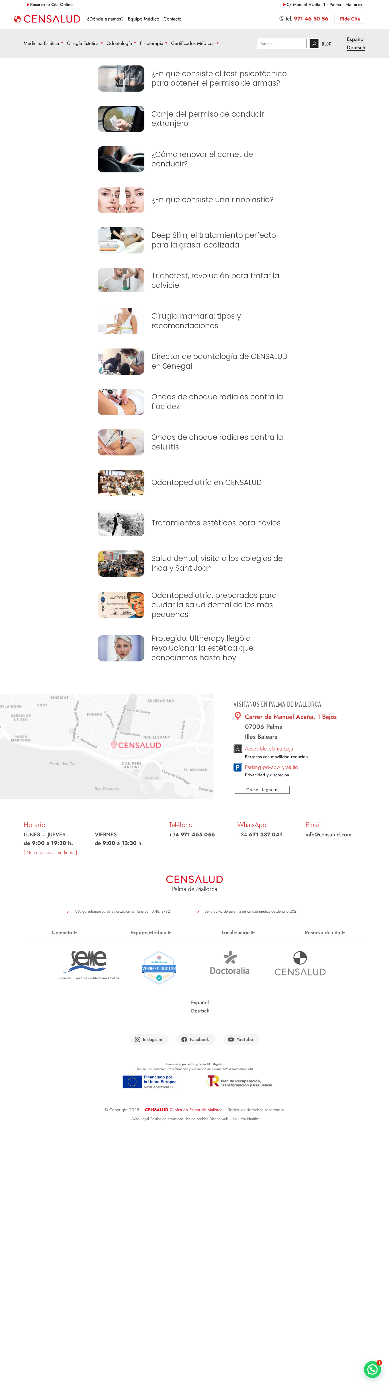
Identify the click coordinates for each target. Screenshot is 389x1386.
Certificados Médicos (192, 43)
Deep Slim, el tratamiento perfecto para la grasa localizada (213, 240)
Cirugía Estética (83, 43)
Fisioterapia (151, 43)
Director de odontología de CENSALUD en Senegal (219, 361)
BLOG (326, 43)
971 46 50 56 (311, 18)
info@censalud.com (328, 834)
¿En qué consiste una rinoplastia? (212, 200)
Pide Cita (350, 18)
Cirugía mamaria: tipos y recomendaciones (196, 321)
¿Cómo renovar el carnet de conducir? (202, 159)
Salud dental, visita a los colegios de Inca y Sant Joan (217, 563)
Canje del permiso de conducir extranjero (207, 119)
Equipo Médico (148, 932)
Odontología (119, 43)
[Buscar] (314, 43)
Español (356, 39)
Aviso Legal (140, 1118)
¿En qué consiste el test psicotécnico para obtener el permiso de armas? (219, 78)
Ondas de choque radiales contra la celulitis (217, 442)
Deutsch (356, 47)
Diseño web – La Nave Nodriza (234, 1118)
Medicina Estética (41, 43)
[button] (372, 1369)
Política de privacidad (166, 1118)
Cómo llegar (259, 790)
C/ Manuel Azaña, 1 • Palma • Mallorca (324, 4)
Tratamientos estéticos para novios (216, 523)
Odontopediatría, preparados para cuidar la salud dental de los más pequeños (214, 605)
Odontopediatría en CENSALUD (206, 483)
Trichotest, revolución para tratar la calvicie (215, 280)
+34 (192, 834)
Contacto (62, 932)
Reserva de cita (322, 932)
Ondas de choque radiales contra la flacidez (217, 402)
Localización (236, 932)
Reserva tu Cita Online (51, 4)
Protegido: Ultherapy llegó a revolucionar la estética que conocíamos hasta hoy (202, 648)
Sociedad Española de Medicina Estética (88, 978)
